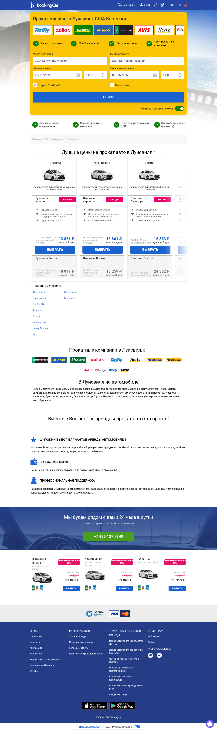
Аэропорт (38, 310)
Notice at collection (88, 726)
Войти (147, 5)
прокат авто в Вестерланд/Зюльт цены (125, 687)
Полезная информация (81, 642)
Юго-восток (39, 292)
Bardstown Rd (40, 298)
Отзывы (34, 671)
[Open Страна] (185, 4)
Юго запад (69, 298)
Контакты (35, 642)
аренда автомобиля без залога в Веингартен (125, 651)
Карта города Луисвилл (42, 665)
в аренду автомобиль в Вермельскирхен (120, 669)
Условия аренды (77, 636)
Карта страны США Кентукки (45, 659)
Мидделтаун (40, 322)
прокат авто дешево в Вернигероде (119, 678)
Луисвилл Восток (46, 258)
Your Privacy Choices (119, 726)
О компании (36, 636)
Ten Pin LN (38, 304)
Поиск (108, 97)
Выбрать (55, 250)
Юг (34, 334)
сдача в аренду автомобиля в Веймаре (123, 660)
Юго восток (70, 292)
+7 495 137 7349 (108, 536)
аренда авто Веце (117, 694)
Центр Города (40, 328)
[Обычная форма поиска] (178, 108)
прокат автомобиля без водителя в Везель (125, 642)
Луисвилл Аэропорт (41, 200)
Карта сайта (36, 648)
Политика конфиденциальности (86, 653)
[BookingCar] (44, 5)
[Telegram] (159, 656)
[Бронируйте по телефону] (155, 4)
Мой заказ (129, 5)
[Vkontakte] (150, 656)
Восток (37, 316)
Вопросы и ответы (78, 648)
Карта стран (36, 653)
